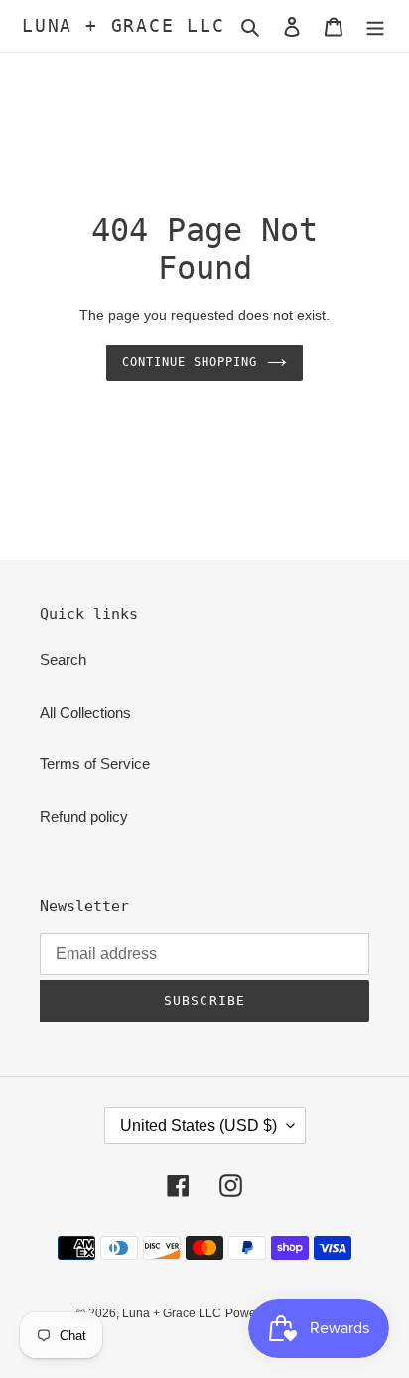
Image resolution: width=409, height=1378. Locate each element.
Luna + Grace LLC (123, 25)
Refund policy (84, 816)
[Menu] (375, 26)
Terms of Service (95, 764)
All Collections (85, 712)
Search (63, 659)
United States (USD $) (198, 1125)
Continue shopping (189, 362)
